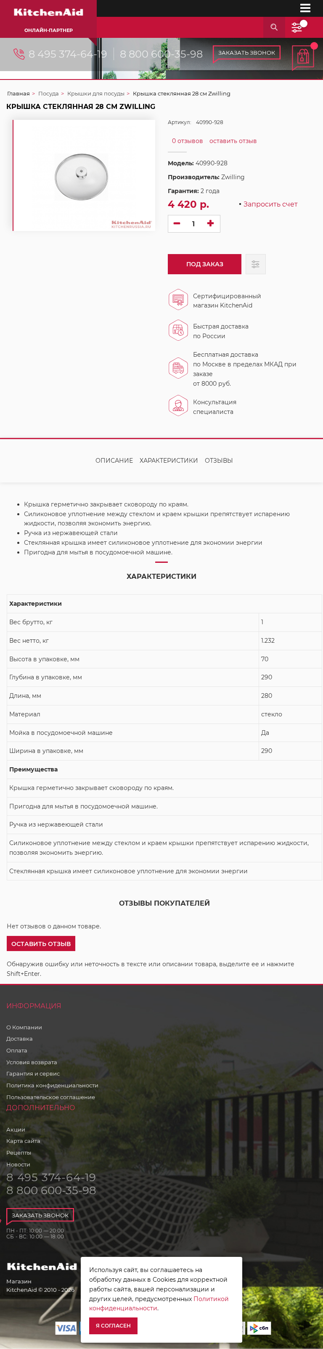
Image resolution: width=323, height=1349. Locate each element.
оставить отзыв (233, 141)
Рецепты (18, 1152)
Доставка (19, 1038)
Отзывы (219, 460)
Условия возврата (31, 1062)
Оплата (16, 1050)
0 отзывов (187, 141)
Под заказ (204, 264)
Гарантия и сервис (33, 1073)
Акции (15, 1129)
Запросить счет (271, 204)
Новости (18, 1164)
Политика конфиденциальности (52, 1085)
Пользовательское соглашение (50, 1097)
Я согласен (113, 1325)
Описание (114, 460)
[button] (41, 943)
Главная (18, 93)
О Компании (24, 1027)
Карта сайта (23, 1140)
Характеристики (169, 460)
